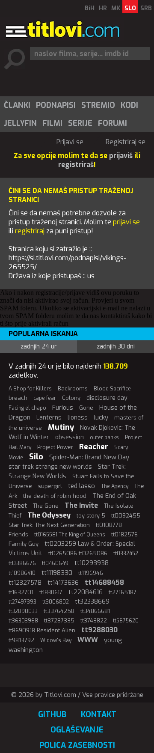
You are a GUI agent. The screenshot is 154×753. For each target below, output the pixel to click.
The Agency (114, 486)
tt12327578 (25, 583)
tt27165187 (122, 592)
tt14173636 (63, 583)
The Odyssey (49, 515)
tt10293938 (91, 563)
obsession (69, 437)
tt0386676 (22, 563)
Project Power (55, 447)
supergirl (50, 486)
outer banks (104, 437)
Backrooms (73, 388)
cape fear (44, 398)
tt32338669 (92, 602)
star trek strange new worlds (50, 467)
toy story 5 (91, 515)
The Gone (46, 505)
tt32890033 (23, 611)
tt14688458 (104, 582)
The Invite (81, 505)
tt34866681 (95, 611)
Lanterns (49, 418)
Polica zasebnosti (77, 745)
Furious (62, 408)
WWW (87, 639)
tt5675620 (126, 620)
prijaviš (121, 155)
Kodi (129, 105)
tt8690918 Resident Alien (42, 630)
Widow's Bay (55, 640)
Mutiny (61, 427)
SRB (146, 8)
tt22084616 (85, 592)
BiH (90, 8)
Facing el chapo (27, 408)
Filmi (52, 123)
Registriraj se (125, 141)
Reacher (93, 447)
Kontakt (98, 714)
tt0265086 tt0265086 (77, 553)
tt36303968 (23, 620)
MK (115, 8)
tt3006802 (55, 601)
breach (18, 398)
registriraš (76, 164)
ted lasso (81, 486)
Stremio (98, 105)
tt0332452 (125, 553)
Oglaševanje (77, 730)
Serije (80, 123)
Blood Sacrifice (112, 388)
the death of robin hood (54, 496)
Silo (36, 457)
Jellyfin (20, 123)
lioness (78, 418)
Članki (17, 105)
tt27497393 (22, 601)
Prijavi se (69, 141)
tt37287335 (59, 620)
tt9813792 (21, 640)
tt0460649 (55, 563)
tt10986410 (22, 573)
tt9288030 (99, 629)
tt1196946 (90, 573)
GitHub (52, 714)
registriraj (29, 230)
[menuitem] (17, 105)
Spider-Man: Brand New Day (89, 457)
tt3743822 (93, 620)
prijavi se (126, 221)
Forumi (112, 123)
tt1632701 (21, 592)
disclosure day (106, 398)
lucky (101, 417)
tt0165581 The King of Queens (69, 534)
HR (103, 8)
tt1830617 (50, 592)
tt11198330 (56, 572)
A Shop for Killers (30, 388)
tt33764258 (59, 611)
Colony (71, 398)
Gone (86, 407)
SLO (130, 8)
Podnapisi (56, 105)
